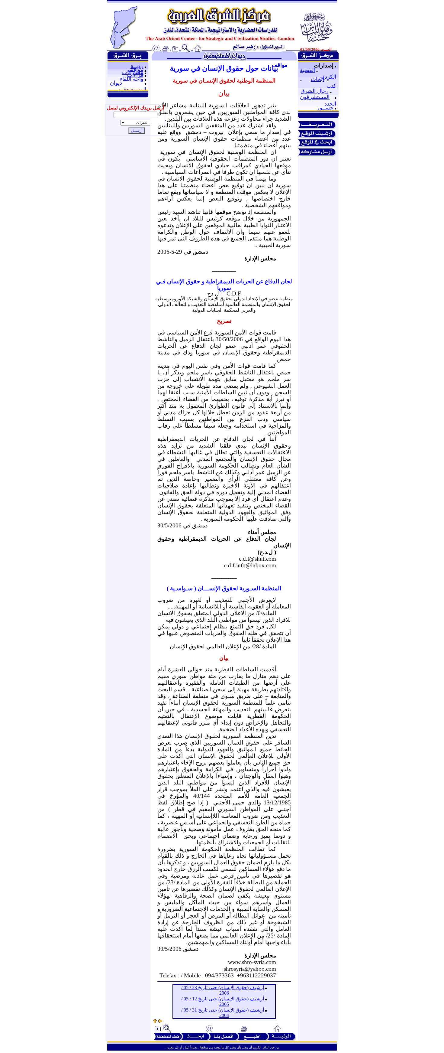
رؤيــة (136, 66)
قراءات (135, 75)
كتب (331, 86)
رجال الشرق (315, 91)
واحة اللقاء (131, 79)
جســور (325, 108)
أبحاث (317, 79)
